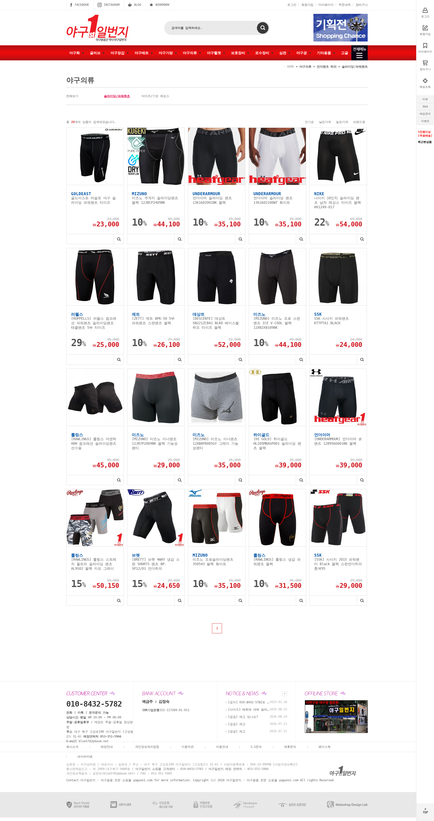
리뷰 (425, 99)
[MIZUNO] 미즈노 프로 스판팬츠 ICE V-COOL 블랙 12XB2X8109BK (276, 323)
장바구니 (362, 5)
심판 (283, 53)
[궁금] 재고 (236, 724)
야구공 (302, 53)
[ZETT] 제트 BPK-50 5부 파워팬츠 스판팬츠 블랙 (153, 320)
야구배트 (143, 53)
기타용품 (325, 53)
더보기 (284, 693)
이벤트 (425, 121)
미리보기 (119, 239)
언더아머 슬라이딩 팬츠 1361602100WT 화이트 (273, 200)
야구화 (75, 53)
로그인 (291, 5)
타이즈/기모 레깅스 (155, 96)
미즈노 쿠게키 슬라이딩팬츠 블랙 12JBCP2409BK (155, 200)
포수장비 (263, 53)
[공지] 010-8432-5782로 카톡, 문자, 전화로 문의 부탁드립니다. (249, 702)
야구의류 (191, 53)
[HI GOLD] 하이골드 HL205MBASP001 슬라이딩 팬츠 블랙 (277, 443)
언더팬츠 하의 (327, 66)
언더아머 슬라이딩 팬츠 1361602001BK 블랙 (212, 200)
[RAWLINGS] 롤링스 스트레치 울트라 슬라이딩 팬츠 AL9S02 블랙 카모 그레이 (93, 563)
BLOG (137, 5)
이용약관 (188, 747)
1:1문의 (256, 747)
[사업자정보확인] (285, 764)
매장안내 (107, 747)
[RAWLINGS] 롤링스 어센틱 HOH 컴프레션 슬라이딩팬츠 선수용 (93, 443)
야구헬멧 (215, 53)
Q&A (425, 106)
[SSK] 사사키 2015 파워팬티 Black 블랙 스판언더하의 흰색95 (338, 563)
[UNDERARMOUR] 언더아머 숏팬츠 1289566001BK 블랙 (338, 441)
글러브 (96, 53)
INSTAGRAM (112, 5)
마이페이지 (326, 5)
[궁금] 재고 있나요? (243, 717)
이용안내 (222, 747)
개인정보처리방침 (147, 747)
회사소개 (72, 747)
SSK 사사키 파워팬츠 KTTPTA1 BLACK (331, 320)
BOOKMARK (162, 5)
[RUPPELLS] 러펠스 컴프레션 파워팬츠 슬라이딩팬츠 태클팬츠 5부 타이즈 (93, 323)
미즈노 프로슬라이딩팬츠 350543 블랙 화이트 (213, 561)
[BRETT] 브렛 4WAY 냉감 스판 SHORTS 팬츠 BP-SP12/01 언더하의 (156, 563)
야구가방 (167, 53)
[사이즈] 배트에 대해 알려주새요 (249, 709)
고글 (345, 53)
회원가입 (307, 5)
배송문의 (425, 113)
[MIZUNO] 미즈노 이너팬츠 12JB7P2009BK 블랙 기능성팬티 (155, 443)
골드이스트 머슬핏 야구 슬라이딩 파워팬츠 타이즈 (93, 200)
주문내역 (345, 5)
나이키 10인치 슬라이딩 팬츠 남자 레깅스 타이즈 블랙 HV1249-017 (337, 202)
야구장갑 (119, 53)
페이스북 (324, 747)
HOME (290, 66)
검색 (262, 28)
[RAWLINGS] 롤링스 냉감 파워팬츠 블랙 (277, 561)
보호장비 (239, 53)
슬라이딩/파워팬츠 (355, 66)
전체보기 (72, 96)
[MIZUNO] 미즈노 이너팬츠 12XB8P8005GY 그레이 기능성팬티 (215, 443)
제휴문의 (290, 747)
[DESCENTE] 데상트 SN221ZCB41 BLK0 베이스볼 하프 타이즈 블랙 (216, 323)
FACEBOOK (82, 5)
